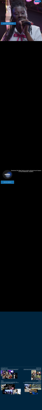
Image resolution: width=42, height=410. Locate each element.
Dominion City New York (4, 1)
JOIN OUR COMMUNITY (7, 182)
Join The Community (38, 1)
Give (29, 1)
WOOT (24, 1)
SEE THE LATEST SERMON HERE (8, 23)
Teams (31, 1)
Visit (33, 1)
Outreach (26, 1)
